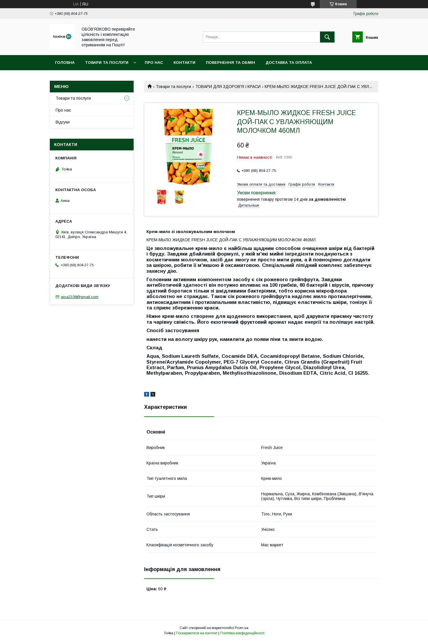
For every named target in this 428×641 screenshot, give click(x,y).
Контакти (184, 62)
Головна (65, 62)
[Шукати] (327, 37)
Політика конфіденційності (242, 633)
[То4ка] (62, 47)
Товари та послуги (106, 62)
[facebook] (146, 395)
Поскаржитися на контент (196, 633)
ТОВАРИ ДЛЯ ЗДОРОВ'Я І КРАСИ (228, 86)
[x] (153, 395)
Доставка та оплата (289, 62)
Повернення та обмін (230, 62)
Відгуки (63, 122)
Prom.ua (241, 628)
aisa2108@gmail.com (79, 297)
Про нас (154, 62)
